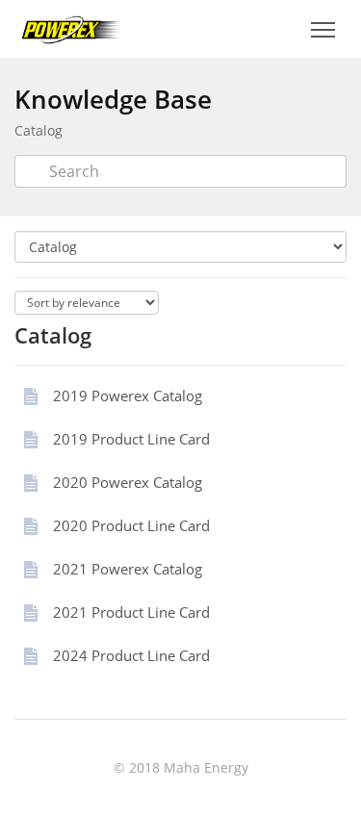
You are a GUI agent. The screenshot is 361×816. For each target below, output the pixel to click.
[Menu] (322, 30)
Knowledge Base (113, 99)
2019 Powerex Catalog (127, 395)
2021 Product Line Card (131, 612)
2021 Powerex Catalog (127, 568)
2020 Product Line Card (131, 525)
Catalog (38, 130)
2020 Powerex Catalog (127, 482)
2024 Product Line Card (131, 655)
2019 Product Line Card (131, 438)
